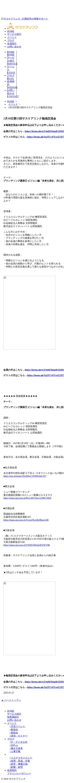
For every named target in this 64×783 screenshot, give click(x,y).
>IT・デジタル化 (18, 742)
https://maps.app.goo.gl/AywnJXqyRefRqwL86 (26, 520)
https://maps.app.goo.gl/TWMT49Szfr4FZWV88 (26, 545)
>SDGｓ (14, 745)
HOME (10, 31)
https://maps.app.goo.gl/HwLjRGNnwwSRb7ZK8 (27, 498)
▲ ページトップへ (11, 700)
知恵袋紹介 (13, 717)
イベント (12, 37)
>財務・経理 (16, 767)
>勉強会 (14, 729)
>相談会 (14, 732)
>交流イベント (17, 726)
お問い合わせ (14, 46)
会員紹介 (12, 43)
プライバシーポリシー (19, 773)
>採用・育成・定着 (20, 761)
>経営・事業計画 (19, 764)
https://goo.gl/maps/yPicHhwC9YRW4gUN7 (24, 476)
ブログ (10, 40)
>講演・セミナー (19, 735)
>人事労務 (15, 751)
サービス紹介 (14, 34)
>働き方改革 (16, 748)
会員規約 (12, 770)
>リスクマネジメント (21, 757)
